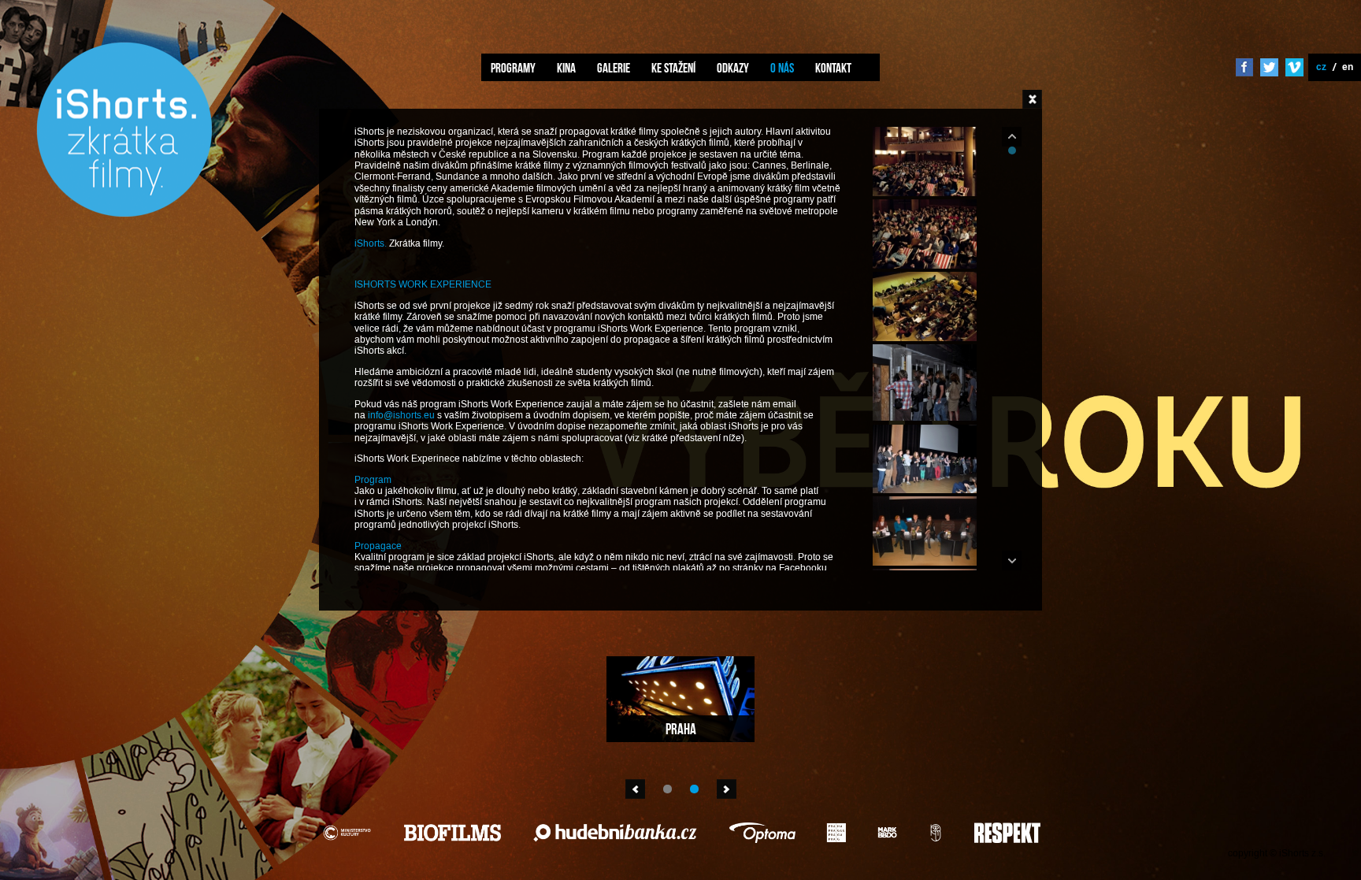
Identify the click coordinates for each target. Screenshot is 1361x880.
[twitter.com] (1269, 68)
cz (1321, 66)
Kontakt (833, 68)
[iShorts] (124, 215)
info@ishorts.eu (401, 415)
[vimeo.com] (1294, 68)
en (1347, 66)
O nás (782, 68)
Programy (513, 68)
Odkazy (733, 68)
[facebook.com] (1244, 68)
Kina (566, 68)
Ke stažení (673, 68)
